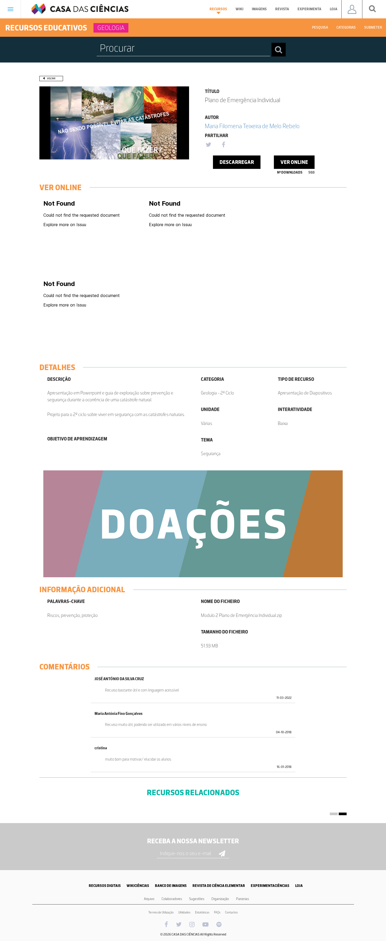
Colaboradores (171, 899)
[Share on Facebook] (223, 145)
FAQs (217, 912)
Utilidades (184, 912)
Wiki (239, 9)
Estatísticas (202, 912)
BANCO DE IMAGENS (171, 885)
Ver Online (294, 162)
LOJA (299, 885)
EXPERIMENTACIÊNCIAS (270, 885)
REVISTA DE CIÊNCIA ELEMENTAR (218, 885)
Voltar (51, 78)
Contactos (231, 912)
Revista (282, 9)
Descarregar (237, 162)
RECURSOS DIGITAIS (105, 885)
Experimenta (309, 9)
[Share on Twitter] (208, 145)
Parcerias (242, 899)
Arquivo (149, 899)
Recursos (218, 9)
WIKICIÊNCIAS (138, 885)
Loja (333, 9)
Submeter (373, 27)
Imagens (259, 9)
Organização (220, 899)
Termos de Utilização (161, 912)
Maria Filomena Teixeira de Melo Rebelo (252, 126)
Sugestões (196, 899)
